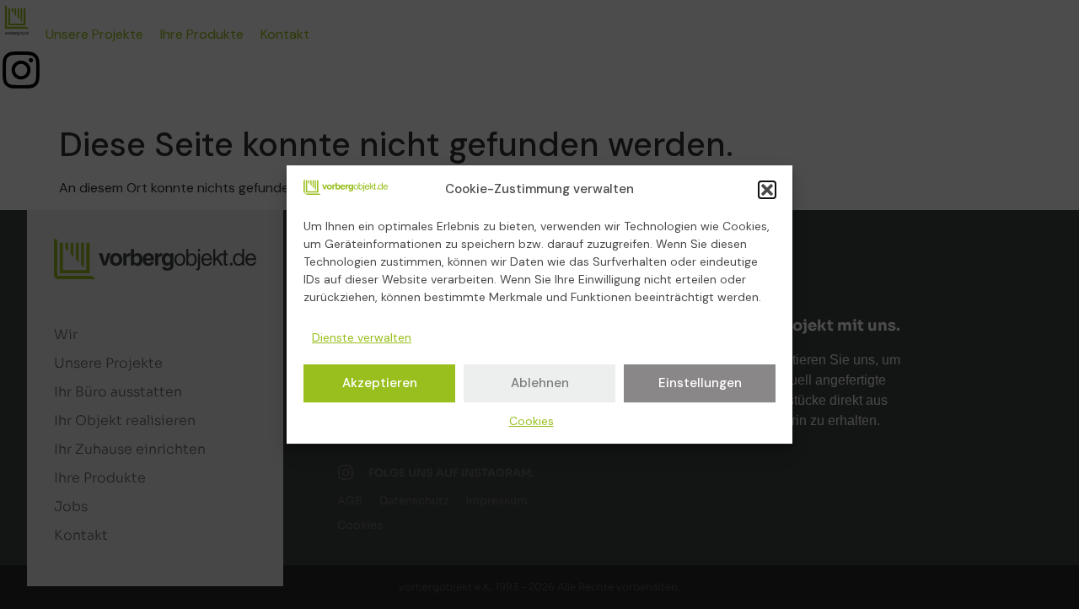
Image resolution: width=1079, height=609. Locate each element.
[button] (767, 189)
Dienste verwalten (361, 337)
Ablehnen (540, 383)
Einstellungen (700, 383)
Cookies (531, 420)
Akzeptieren (379, 383)
